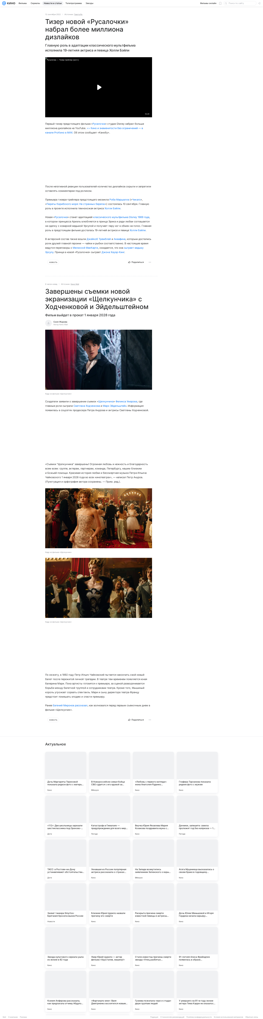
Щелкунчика (106, 401)
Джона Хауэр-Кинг (113, 252)
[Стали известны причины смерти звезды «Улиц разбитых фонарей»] (153, 947)
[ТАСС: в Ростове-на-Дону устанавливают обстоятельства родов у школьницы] (65, 860)
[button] (98, 360)
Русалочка (99, 123)
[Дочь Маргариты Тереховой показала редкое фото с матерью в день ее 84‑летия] (65, 772)
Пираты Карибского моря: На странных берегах (76, 204)
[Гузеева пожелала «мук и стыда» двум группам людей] (153, 991)
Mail (4, 1017)
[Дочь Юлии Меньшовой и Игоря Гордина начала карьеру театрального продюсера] (197, 903)
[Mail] (4, 3)
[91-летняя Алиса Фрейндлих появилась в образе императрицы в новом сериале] (197, 947)
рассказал (81, 705)
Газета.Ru (78, 14)
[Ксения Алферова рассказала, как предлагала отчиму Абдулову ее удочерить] (65, 991)
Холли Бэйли (112, 208)
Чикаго (136, 199)
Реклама (23, 1017)
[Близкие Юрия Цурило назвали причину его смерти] (109, 903)
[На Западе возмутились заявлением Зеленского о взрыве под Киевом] (153, 860)
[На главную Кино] (10, 3)
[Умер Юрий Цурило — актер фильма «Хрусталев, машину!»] (109, 947)
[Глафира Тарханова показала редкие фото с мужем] (197, 772)
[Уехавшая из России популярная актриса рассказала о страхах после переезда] (109, 860)
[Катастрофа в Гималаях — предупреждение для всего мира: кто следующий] (109, 816)
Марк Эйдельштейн (114, 405)
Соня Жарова (60, 322)
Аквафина (119, 239)
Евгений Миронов (63, 705)
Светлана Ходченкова (87, 405)
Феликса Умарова (126, 401)
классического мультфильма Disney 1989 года (121, 217)
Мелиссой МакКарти (85, 247)
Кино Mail (75, 284)
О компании (13, 1017)
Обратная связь (251, 1017)
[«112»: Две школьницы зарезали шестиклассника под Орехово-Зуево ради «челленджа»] (65, 816)
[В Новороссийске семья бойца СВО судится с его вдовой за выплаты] (109, 772)
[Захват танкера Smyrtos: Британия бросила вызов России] (65, 903)
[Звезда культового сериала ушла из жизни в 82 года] (65, 947)
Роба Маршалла (119, 199)
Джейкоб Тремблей (99, 239)
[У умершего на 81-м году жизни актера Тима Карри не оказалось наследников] (197, 991)
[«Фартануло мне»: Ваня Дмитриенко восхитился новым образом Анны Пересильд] (109, 991)
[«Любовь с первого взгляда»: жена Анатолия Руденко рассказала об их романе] (153, 772)
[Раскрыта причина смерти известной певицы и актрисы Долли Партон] (153, 903)
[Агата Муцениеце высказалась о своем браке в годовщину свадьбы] (197, 860)
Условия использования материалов (228, 1017)
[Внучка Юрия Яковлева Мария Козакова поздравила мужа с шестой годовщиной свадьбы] (153, 816)
